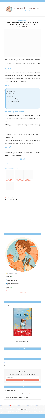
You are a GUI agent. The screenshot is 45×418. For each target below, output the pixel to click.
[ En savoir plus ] (22, 292)
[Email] (13, 197)
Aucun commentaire (25, 26)
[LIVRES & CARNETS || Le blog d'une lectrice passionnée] (22, 9)
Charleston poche (12, 284)
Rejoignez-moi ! (23, 409)
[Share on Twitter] (9, 197)
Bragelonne (13, 280)
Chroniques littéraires (22, 20)
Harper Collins (13, 279)
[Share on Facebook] (8, 197)
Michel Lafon (13, 277)
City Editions (13, 283)
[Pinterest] (11, 197)
